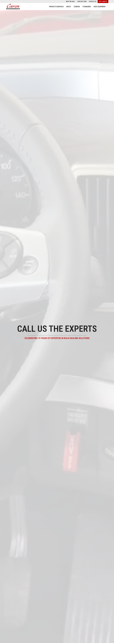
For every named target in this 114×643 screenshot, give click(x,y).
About (68, 7)
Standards (87, 7)
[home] (13, 6)
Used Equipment (100, 7)
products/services (56, 7)
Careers (77, 7)
